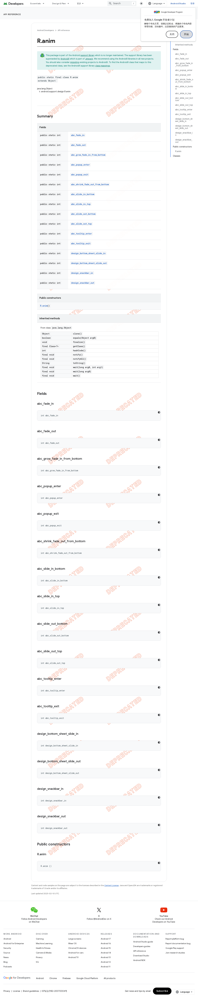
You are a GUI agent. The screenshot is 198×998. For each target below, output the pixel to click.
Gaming (40, 938)
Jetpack (89, 58)
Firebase (67, 978)
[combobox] (121, 3)
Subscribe (162, 991)
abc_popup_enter (80, 164)
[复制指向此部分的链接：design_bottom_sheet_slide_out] (83, 761)
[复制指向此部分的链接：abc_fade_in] (56, 404)
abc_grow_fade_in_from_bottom (88, 154)
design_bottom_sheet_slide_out (89, 263)
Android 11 (105, 966)
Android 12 (106, 962)
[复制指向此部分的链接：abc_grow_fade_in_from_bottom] (85, 459)
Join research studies (175, 952)
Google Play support (175, 948)
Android (7, 938)
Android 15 (106, 948)
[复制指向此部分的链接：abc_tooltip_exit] (62, 706)
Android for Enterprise (13, 943)
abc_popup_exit (79, 174)
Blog (5, 962)
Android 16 (106, 943)
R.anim (43, 305)
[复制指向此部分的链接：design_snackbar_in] (66, 789)
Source (6, 952)
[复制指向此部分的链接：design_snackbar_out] (68, 816)
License (16, 991)
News (6, 957)
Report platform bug (175, 938)
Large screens (74, 938)
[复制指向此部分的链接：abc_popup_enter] (64, 486)
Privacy (39, 957)
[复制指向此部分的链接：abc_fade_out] (59, 431)
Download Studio (141, 955)
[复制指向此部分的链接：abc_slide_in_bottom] (68, 569)
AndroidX (65, 58)
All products (109, 978)
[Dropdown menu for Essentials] (45, 3)
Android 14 (106, 952)
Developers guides (141, 946)
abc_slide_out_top (81, 223)
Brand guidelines (31, 991)
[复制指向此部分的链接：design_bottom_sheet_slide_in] (81, 734)
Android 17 (106, 938)
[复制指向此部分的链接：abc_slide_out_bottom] (70, 624)
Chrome (53, 978)
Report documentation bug (178, 943)
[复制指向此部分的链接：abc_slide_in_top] (63, 596)
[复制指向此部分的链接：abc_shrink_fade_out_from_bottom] (88, 541)
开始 (186, 34)
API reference (12, 14)
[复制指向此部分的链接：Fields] (49, 394)
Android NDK (139, 960)
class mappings (102, 65)
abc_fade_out (78, 145)
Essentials (35, 3)
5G (37, 962)
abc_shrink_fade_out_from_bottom (90, 184)
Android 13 (106, 957)
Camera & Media (43, 952)
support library (87, 55)
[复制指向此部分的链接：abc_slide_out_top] (65, 651)
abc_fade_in (78, 135)
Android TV (73, 957)
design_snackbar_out (82, 282)
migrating (74, 62)
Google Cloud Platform (87, 978)
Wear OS (72, 943)
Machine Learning (44, 943)
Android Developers (45, 30)
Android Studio (178, 3)
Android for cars (75, 952)
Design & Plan (59, 3)
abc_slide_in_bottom (82, 194)
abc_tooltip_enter (81, 233)
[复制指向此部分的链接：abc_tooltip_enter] (64, 679)
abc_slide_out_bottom (83, 214)
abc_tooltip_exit (80, 243)
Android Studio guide (143, 941)
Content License (111, 885)
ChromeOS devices (77, 948)
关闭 (172, 34)
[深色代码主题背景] (159, 412)
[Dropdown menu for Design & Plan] (69, 3)
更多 (79, 3)
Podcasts (7, 966)
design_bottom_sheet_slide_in (88, 253)
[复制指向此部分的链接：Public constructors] (73, 844)
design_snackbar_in (82, 273)
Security (7, 948)
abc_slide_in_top (81, 204)
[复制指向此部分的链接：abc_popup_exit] (62, 514)
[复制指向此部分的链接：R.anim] (49, 854)
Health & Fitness (43, 948)
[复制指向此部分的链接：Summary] (56, 116)
